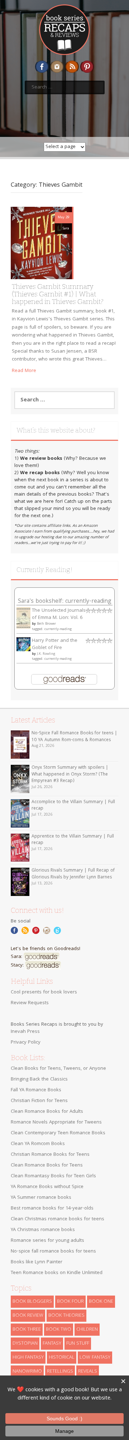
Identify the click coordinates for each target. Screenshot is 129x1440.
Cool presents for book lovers (44, 992)
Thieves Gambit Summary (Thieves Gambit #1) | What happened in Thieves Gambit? (58, 294)
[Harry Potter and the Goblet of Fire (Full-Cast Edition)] (23, 644)
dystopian (25, 1344)
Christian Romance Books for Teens (50, 1155)
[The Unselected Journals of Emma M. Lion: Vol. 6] (23, 618)
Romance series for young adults (47, 1241)
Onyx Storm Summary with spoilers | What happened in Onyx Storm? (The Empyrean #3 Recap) (70, 774)
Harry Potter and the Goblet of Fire (54, 644)
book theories (66, 1316)
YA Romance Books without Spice (47, 1187)
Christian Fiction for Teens (39, 1101)
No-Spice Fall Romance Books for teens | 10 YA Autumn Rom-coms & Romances (74, 737)
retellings (60, 1371)
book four (70, 1302)
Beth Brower (46, 624)
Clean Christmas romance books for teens (57, 1219)
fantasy (52, 1344)
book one (101, 1302)
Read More (24, 371)
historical (62, 1358)
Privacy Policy (25, 1042)
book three (27, 1330)
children (87, 1330)
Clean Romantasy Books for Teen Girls (53, 1176)
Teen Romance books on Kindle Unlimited (56, 1273)
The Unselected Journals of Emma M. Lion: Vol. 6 (59, 614)
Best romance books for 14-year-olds (52, 1208)
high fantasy (28, 1358)
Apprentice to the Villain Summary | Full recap (73, 840)
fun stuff (77, 1344)
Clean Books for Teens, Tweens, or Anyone (58, 1069)
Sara (66, 229)
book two (58, 1330)
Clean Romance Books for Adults (47, 1112)
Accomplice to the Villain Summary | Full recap (73, 805)
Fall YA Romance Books (36, 1090)
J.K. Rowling (46, 654)
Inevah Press (25, 1032)
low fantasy (95, 1358)
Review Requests (30, 1003)
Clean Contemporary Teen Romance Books (58, 1133)
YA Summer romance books (41, 1198)
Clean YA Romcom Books (38, 1144)
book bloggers (32, 1302)
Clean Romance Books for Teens (47, 1165)
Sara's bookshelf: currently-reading (64, 601)
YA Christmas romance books (43, 1230)
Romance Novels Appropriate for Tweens (56, 1122)
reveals (87, 1371)
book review (28, 1316)
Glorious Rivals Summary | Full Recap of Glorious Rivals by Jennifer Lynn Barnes (73, 874)
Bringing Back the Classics (39, 1079)
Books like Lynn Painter (36, 1262)
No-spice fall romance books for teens (53, 1251)
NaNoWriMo (27, 1371)
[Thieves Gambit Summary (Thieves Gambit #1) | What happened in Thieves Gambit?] (41, 243)
